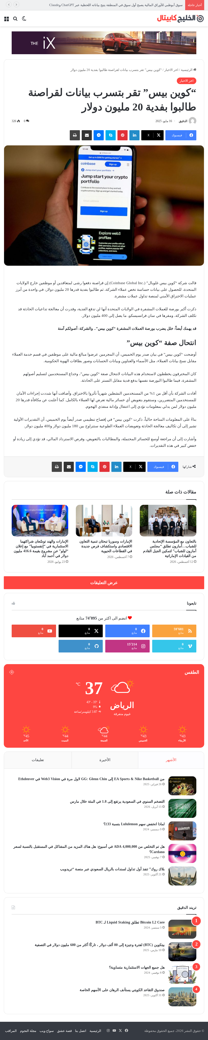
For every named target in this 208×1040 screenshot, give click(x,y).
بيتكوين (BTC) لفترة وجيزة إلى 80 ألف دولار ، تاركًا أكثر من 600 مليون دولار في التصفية (100, 945)
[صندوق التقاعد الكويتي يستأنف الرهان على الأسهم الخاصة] (182, 996)
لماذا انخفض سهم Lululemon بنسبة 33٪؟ (134, 824)
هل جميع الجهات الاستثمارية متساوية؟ (137, 967)
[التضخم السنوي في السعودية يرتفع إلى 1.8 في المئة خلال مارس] (182, 808)
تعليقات (38, 760)
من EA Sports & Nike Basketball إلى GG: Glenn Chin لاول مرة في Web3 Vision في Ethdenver (91, 779)
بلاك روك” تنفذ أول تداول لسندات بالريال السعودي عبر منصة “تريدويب (112, 869)
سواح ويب (47, 1031)
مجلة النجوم (28, 1031)
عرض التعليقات (104, 582)
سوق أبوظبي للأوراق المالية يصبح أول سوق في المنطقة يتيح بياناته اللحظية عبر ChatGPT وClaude (115, 5)
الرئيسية (187, 70)
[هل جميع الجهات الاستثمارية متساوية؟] (182, 974)
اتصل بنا (80, 1031)
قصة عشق (64, 1031)
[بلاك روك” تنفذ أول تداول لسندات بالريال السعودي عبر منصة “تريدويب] (182, 875)
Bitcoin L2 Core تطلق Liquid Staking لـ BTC (130, 922)
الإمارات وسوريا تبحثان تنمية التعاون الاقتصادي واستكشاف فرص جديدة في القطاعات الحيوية (105, 546)
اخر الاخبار (171, 70)
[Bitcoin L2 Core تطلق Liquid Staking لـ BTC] (182, 929)
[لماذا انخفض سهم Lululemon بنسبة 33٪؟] (182, 830)
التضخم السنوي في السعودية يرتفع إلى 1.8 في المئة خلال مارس (117, 801)
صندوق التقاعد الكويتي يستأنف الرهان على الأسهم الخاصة (122, 990)
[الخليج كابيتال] (180, 18)
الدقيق (183, 121)
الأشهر (171, 760)
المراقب (11, 1031)
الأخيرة (104, 760)
